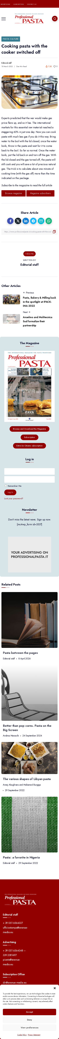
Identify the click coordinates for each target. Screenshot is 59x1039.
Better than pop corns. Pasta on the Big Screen (27, 727)
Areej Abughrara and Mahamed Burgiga (22, 784)
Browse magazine (13, 193)
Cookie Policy (21, 1035)
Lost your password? (13, 498)
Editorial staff (6, 63)
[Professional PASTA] (29, 18)
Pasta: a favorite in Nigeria (21, 857)
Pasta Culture (11, 38)
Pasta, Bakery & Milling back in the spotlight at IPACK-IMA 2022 (39, 302)
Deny (29, 1019)
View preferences (29, 1027)
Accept (29, 1012)
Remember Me (14, 486)
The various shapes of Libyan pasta (27, 779)
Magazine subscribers (40, 193)
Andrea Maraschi (11, 735)
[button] (54, 988)
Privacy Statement (34, 1035)
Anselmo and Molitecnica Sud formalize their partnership (37, 321)
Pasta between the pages (20, 653)
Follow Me (29, 253)
